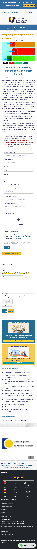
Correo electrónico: (9, 159)
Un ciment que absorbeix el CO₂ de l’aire (16, 404)
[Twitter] (18, 27)
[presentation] (29, 457)
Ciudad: (6, 174)
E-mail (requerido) (7, 270)
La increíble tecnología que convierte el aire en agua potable (19, 387)
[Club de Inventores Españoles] (17, 19)
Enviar (5, 311)
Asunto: (6, 181)
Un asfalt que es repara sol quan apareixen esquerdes (17, 410)
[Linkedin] (24, 27)
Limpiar (10, 311)
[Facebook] (14, 27)
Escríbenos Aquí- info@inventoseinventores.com (18, 526)
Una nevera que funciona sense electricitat (17, 390)
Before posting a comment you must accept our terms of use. (17, 297)
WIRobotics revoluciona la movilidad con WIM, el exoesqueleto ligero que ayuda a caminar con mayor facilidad (19, 381)
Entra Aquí (18, 341)
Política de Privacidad (22, 236)
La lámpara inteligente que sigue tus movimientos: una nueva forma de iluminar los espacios (19, 400)
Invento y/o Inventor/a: (10, 196)
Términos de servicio (15, 243)
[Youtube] (21, 27)
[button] (8, 28)
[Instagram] (27, 27)
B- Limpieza (11, 40)
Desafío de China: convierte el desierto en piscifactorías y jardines (17, 376)
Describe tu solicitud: (10, 203)
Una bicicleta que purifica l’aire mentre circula (17, 407)
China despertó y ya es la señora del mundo (17, 372)
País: (6, 166)
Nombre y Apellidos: (10, 152)
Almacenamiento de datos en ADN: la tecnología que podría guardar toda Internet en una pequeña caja (18, 395)
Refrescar (6, 305)
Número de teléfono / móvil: (12, 188)
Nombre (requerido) (7, 264)
